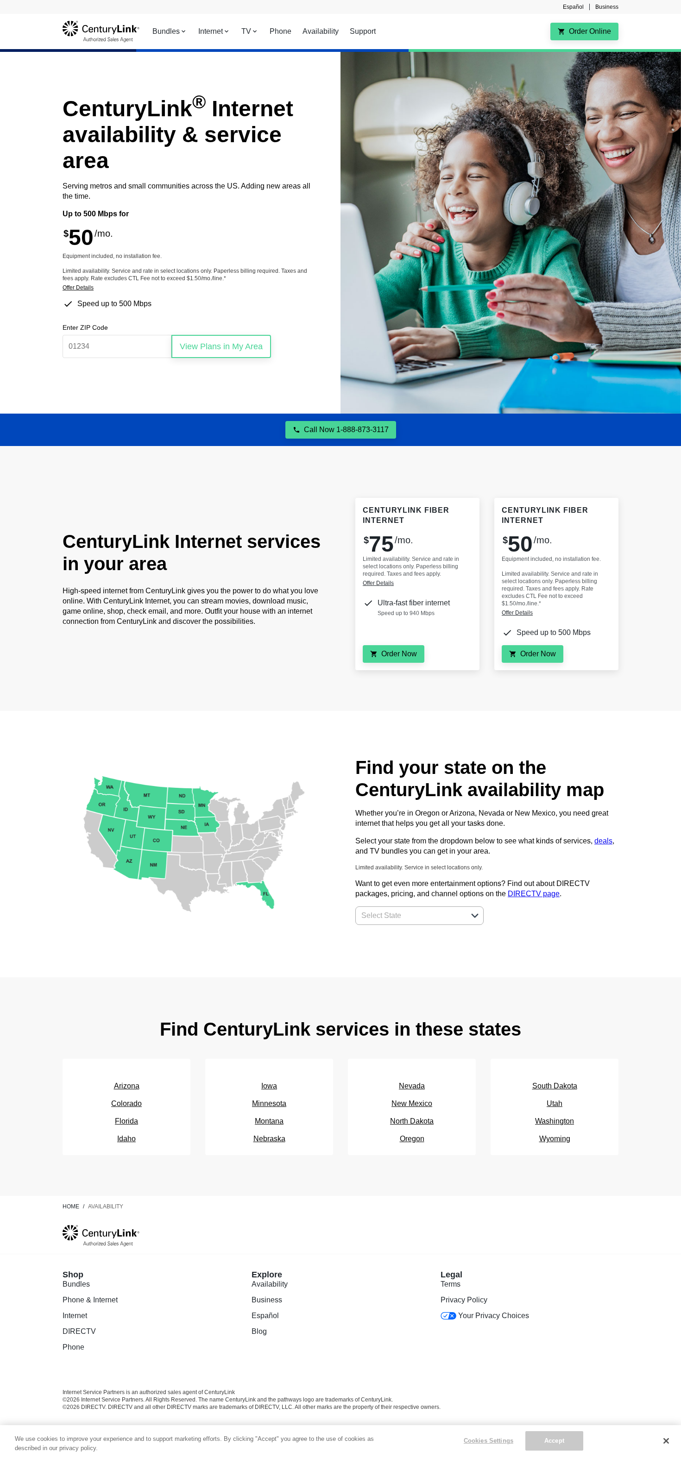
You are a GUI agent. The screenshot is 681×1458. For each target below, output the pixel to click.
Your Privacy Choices (493, 1316)
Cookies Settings (488, 1440)
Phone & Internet (90, 1300)
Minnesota (269, 1103)
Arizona (126, 1086)
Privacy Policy (464, 1300)
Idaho (126, 1139)
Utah (554, 1103)
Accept (554, 1440)
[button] (475, 915)
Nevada (412, 1086)
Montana (269, 1121)
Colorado (126, 1103)
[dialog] (187, 287)
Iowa (269, 1086)
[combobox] (409, 915)
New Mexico (411, 1103)
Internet (75, 1316)
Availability (270, 1284)
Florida (126, 1121)
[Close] (666, 1441)
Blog (259, 1331)
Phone (73, 1347)
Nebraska (269, 1139)
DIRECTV (79, 1331)
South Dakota (554, 1086)
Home (71, 1206)
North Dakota (412, 1121)
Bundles (76, 1284)
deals (603, 841)
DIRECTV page (534, 894)
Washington (554, 1121)
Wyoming (554, 1139)
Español (573, 7)
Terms (450, 1284)
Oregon (412, 1139)
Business (606, 7)
